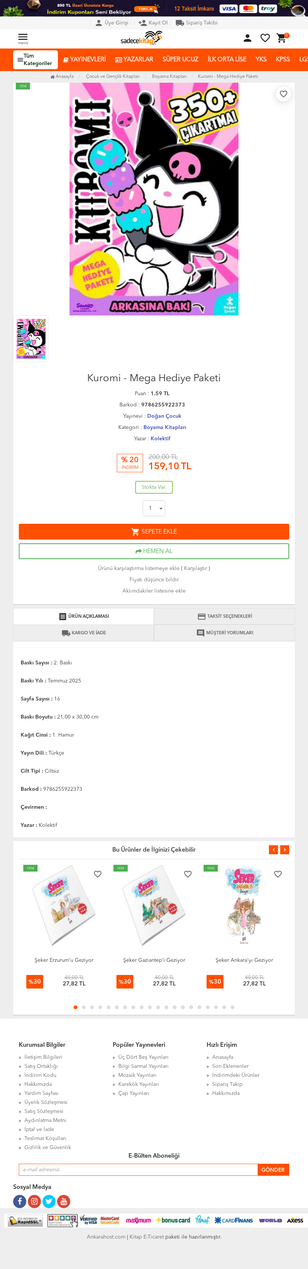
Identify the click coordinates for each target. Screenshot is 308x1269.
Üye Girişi (111, 23)
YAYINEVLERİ (87, 60)
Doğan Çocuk (164, 416)
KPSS (283, 60)
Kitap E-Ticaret (147, 1237)
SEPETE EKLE (154, 532)
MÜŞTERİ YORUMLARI (224, 633)
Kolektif (161, 438)
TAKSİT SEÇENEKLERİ (224, 616)
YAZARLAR (137, 60)
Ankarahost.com (106, 1237)
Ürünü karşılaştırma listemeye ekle (139, 568)
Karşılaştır (195, 568)
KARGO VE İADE (84, 633)
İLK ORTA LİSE (227, 60)
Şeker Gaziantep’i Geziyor (154, 960)
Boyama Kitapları (164, 427)
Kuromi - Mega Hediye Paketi (228, 76)
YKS (261, 60)
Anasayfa (64, 76)
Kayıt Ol (153, 23)
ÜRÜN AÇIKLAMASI (83, 616)
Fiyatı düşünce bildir (154, 579)
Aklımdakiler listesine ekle (154, 591)
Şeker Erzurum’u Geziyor (64, 960)
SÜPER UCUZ (180, 60)
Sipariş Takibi (196, 23)
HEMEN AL (157, 552)
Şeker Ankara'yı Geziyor (244, 960)
